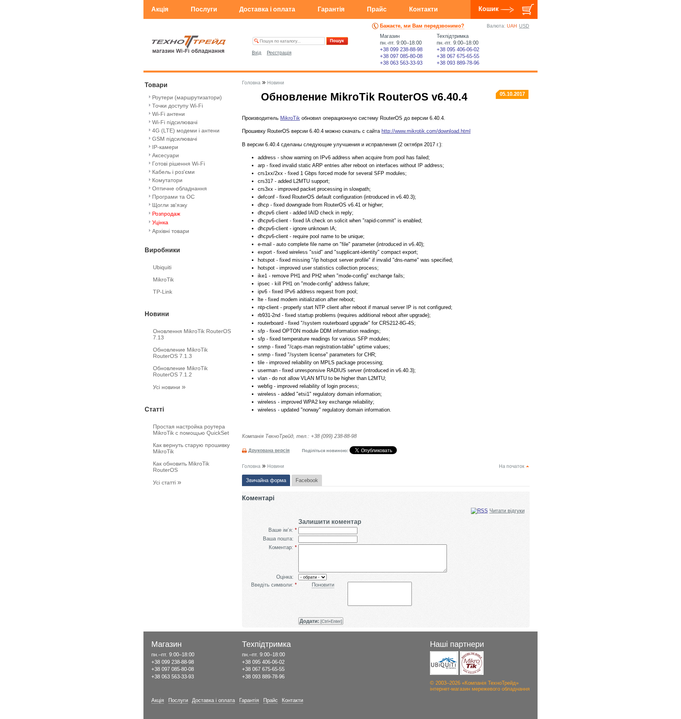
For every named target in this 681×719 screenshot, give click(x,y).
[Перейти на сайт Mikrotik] (472, 663)
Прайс (377, 9)
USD (524, 26)
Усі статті (167, 482)
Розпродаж (166, 213)
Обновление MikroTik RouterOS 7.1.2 (180, 371)
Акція (159, 9)
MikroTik (163, 279)
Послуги (204, 9)
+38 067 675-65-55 (458, 56)
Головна (251, 83)
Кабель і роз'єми (173, 172)
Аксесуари (165, 155)
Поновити (323, 585)
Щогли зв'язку (169, 205)
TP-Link (162, 292)
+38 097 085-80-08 (401, 56)
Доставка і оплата (267, 9)
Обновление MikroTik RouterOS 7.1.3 (180, 352)
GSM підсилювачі (174, 139)
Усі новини (169, 387)
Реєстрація (279, 53)
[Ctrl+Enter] (321, 621)
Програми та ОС (173, 197)
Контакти (423, 9)
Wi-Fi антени (168, 114)
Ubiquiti (162, 267)
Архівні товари (170, 231)
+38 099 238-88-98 (401, 49)
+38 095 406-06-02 (458, 49)
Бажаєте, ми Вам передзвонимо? (422, 26)
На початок (511, 466)
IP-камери (165, 147)
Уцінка (160, 222)
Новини (275, 83)
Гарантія (331, 9)
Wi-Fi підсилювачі (174, 122)
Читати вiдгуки (507, 511)
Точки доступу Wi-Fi (177, 105)
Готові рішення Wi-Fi (178, 163)
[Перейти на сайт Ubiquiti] (444, 663)
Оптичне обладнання (179, 188)
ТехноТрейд (189, 44)
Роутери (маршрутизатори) (187, 97)
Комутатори (167, 180)
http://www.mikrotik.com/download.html (426, 131)
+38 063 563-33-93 (401, 63)
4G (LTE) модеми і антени (186, 130)
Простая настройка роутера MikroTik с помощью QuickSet (191, 429)
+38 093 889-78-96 (458, 63)
